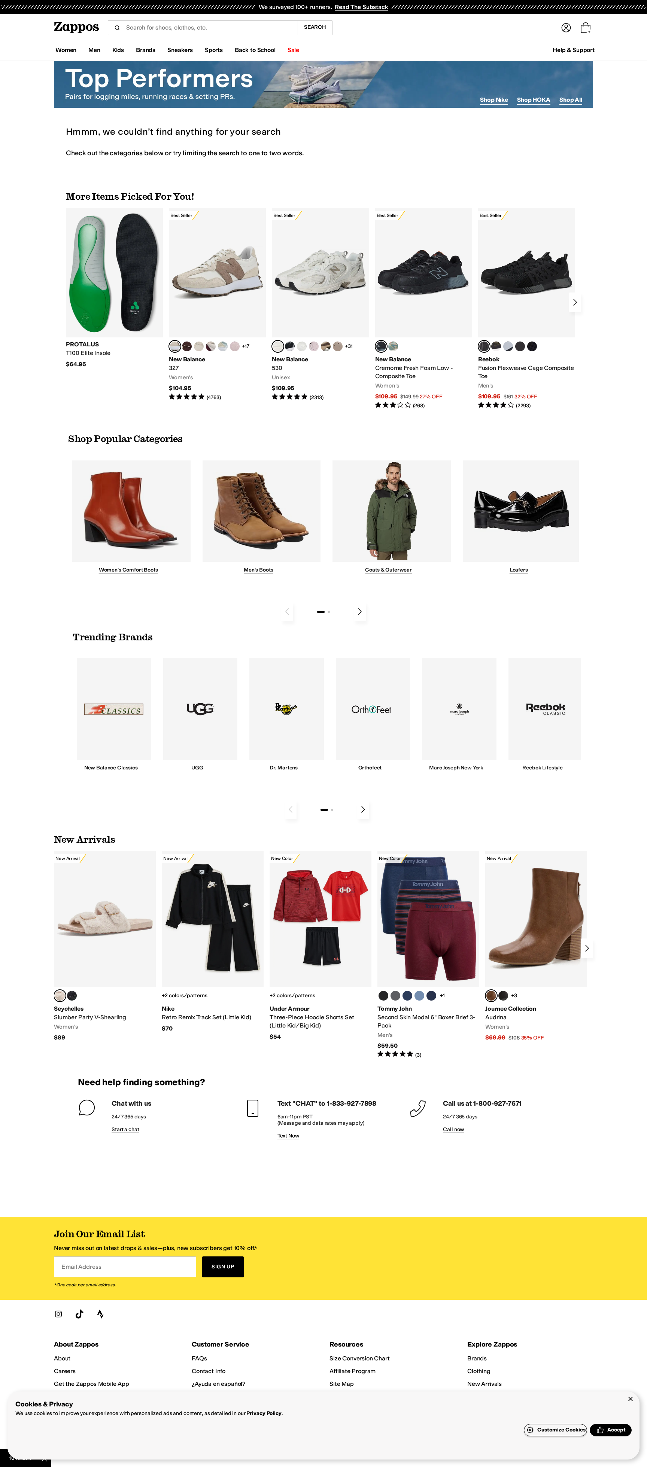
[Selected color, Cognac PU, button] (491, 996)
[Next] (575, 302)
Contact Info (208, 1371)
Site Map (341, 1383)
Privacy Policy (263, 1413)
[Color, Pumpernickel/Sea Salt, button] (187, 346)
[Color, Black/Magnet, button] (290, 346)
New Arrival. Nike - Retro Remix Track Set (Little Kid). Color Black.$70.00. (213, 941)
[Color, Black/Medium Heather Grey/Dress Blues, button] (431, 996)
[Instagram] (58, 1314)
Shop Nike (494, 99)
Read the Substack (361, 6)
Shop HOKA (533, 99)
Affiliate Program (352, 1371)
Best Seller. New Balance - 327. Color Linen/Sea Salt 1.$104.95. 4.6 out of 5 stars (217, 304)
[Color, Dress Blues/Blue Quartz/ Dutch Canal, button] (419, 996)
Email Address (81, 1266)
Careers (65, 1371)
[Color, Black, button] (383, 996)
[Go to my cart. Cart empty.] (585, 27)
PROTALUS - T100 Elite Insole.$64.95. (114, 288)
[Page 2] (329, 612)
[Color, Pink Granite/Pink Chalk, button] (235, 346)
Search (315, 27)
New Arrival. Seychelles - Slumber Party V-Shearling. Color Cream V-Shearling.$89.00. (105, 946)
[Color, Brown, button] (496, 346)
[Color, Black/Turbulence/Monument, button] (395, 996)
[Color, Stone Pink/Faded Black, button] (314, 346)
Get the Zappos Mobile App (91, 1383)
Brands (477, 1358)
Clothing (478, 1371)
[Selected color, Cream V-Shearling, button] (60, 996)
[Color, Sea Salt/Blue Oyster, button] (302, 346)
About (62, 1358)
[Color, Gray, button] (508, 346)
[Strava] (100, 1314)
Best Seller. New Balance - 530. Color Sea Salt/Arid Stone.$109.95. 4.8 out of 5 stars (320, 304)
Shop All (570, 99)
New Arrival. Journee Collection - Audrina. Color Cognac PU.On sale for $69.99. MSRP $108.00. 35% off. (536, 946)
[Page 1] (321, 612)
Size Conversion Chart (359, 1358)
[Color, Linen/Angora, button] (199, 346)
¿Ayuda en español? (219, 1383)
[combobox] (203, 27)
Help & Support (574, 49)
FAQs (199, 1358)
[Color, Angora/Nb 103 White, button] (223, 346)
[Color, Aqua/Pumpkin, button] (393, 346)
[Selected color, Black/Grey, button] (381, 346)
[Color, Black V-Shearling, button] (72, 996)
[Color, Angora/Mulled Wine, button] (211, 346)
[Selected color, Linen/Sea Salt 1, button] (175, 346)
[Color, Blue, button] (520, 346)
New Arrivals (484, 1383)
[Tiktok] (79, 1314)
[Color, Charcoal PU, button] (503, 996)
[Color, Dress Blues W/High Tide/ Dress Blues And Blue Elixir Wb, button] (407, 996)
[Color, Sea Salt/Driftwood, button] (338, 346)
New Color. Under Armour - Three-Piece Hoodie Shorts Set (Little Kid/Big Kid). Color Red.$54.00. (320, 946)
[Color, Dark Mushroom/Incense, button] (326, 346)
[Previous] (287, 611)
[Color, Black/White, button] (532, 346)
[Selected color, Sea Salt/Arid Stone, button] (278, 346)
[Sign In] (566, 27)
